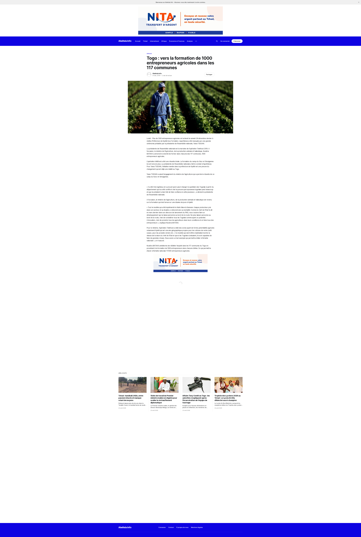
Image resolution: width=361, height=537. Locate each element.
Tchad (145, 41)
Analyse (190, 41)
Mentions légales (197, 527)
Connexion (162, 527)
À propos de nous (182, 527)
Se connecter (225, 41)
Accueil (137, 41)
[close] (358, 2)
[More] (196, 41)
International (154, 41)
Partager (209, 74)
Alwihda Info (124, 41)
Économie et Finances (176, 41)
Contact (171, 527)
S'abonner (237, 41)
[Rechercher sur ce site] (216, 41)
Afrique (164, 41)
